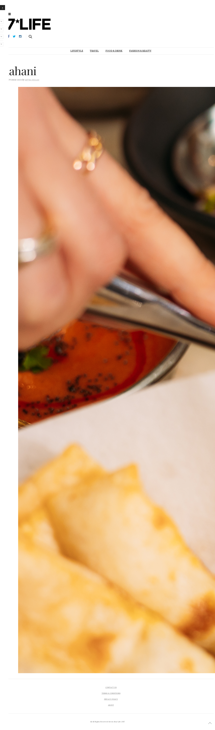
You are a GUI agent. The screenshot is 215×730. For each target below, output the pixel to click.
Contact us (111, 687)
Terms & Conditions (111, 693)
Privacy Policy (111, 699)
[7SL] (26, 13)
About (111, 705)
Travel (94, 50)
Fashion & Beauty (140, 50)
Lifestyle (76, 50)
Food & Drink (113, 50)
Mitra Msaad (32, 79)
